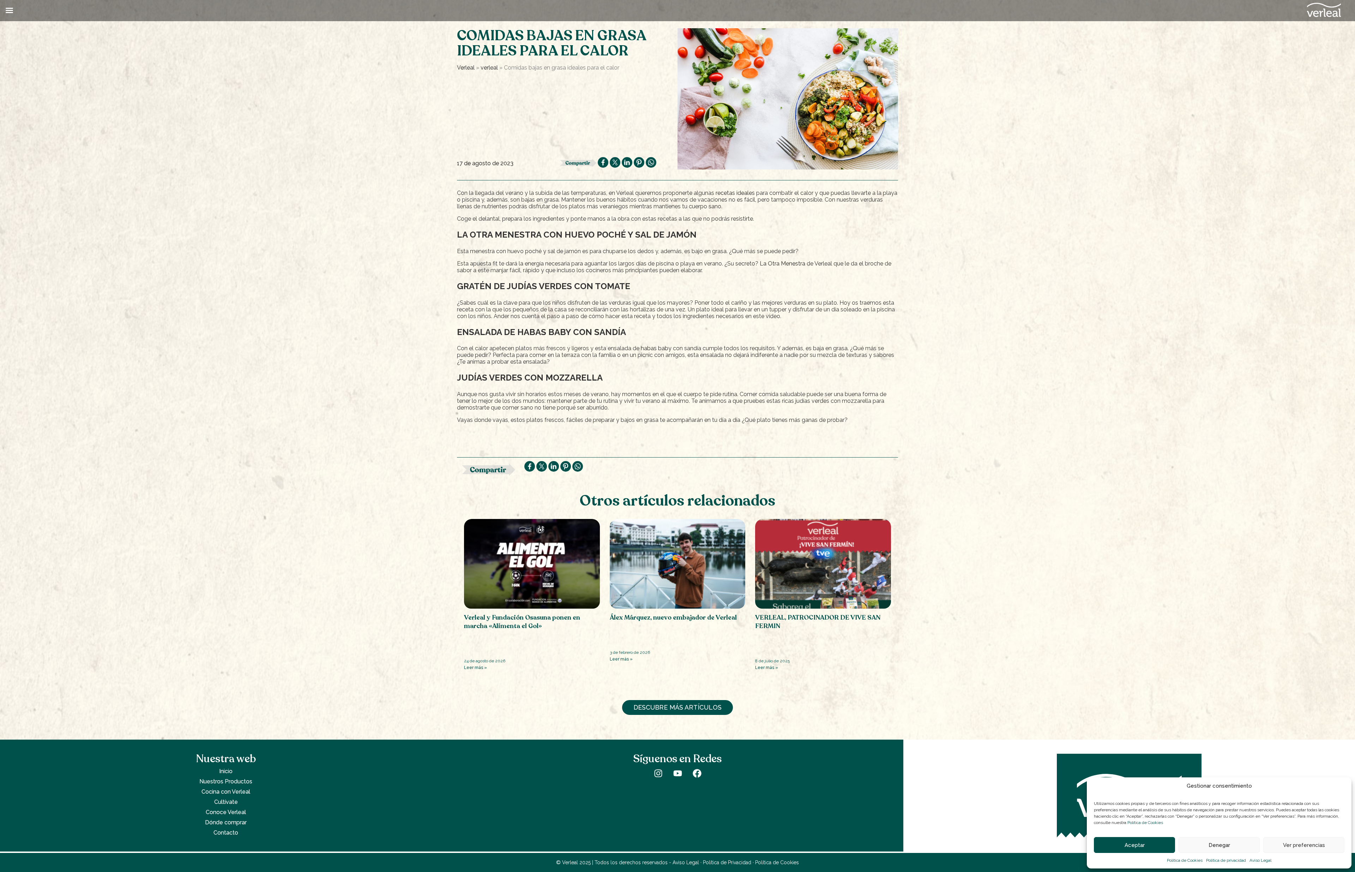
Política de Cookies (1145, 822)
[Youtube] (677, 773)
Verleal (466, 67)
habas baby (656, 348)
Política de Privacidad (727, 862)
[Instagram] (658, 773)
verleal (489, 67)
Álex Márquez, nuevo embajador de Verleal (673, 617)
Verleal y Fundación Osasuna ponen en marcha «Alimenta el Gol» (522, 621)
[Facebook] (697, 773)
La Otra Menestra (782, 263)
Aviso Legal (1260, 860)
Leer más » (475, 667)
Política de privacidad (1226, 860)
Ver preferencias (1304, 845)
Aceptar (1135, 845)
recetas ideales (735, 193)
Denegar (1219, 845)
